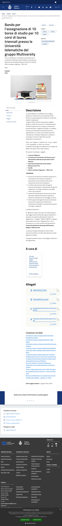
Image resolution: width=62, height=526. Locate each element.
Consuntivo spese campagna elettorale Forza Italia (40, 355)
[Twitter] (34, 7)
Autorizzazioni (35, 476)
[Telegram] (49, 7)
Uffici (2, 462)
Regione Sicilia (6, 2)
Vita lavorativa (20, 462)
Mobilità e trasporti (21, 475)
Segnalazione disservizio (22, 492)
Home (3, 14)
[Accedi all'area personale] (55, 2)
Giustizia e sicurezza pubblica (36, 460)
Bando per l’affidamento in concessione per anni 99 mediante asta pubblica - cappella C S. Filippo (40, 377)
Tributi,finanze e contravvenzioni (35, 465)
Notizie (48, 456)
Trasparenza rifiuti (36, 492)
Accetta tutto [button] (25, 519)
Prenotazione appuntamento (20, 488)
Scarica (54, 294)
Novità (8, 14)
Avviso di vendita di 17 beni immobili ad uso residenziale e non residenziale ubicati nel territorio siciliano (40, 365)
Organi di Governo (5, 456)
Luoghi (48, 469)
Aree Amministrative (6, 459)
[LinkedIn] (46, 7)
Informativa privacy (36, 494)
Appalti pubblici (20, 467)
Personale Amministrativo (7, 470)
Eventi (48, 472)
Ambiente (33, 468)
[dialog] (31, 517)
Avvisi (14, 14)
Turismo (18, 472)
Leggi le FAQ (19, 494)
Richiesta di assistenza (22, 497)
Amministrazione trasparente (35, 488)
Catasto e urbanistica (21, 470)
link (45, 516)
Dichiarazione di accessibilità (35, 501)
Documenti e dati (5, 472)
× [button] (60, 509)
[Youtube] (38, 7)
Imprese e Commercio (21, 464)
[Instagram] (42, 7)
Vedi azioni (51, 25)
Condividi (44, 25)
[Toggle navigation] (3, 7)
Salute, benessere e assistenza (36, 472)
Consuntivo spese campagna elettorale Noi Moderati (41, 348)
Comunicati (49, 459)
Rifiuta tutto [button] (37, 519)
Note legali (34, 497)
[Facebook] (31, 7)
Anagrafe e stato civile (22, 456)
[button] (31, 523)
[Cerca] (59, 7)
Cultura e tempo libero (22, 459)
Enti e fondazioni (5, 464)
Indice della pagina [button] (11, 108)
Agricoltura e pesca (36, 479)
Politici (2, 467)
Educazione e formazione (37, 456)
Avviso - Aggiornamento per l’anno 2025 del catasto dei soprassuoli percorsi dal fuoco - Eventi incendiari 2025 (41, 371)
